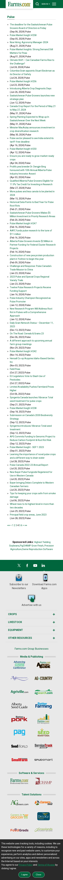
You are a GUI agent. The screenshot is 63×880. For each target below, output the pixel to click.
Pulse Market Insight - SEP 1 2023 (27, 447)
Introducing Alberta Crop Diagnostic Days (30, 88)
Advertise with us (31, 605)
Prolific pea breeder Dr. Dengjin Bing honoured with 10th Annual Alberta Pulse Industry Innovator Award (31, 170)
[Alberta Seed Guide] (19, 706)
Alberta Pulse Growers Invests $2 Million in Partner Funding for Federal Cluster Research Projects (33, 245)
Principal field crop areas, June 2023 (28, 514)
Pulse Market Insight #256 (23, 81)
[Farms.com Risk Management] (43, 719)
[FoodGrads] (19, 830)
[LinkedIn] (43, 566)
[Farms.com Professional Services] (19, 781)
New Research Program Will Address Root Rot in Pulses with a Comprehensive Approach (31, 312)
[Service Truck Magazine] (43, 746)
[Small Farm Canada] (19, 760)
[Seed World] (19, 746)
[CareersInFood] (43, 803)
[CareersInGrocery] (19, 816)
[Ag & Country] (43, 679)
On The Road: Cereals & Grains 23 (27, 333)
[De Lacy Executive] (43, 816)
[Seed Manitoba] (43, 733)
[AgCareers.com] (19, 803)
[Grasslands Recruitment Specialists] (43, 830)
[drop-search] (37, 4)
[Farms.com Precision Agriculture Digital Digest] (19, 733)
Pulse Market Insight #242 (23, 351)
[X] (19, 566)
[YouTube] (35, 566)
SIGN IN (45, 4)
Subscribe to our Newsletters (19, 586)
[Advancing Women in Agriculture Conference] (19, 665)
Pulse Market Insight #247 (23, 223)
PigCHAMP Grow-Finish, (32, 545)
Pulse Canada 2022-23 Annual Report (29, 465)
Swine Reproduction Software (37, 549)
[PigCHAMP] (43, 781)
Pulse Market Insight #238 (23, 408)
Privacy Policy (26, 865)
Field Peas (15, 369)
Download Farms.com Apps (44, 586)
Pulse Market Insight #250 (23, 149)
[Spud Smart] (43, 760)
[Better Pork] (19, 719)
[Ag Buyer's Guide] (43, 665)
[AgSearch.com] (43, 692)
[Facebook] (27, 566)
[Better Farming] (43, 706)
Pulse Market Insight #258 (23, 35)
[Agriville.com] (19, 692)
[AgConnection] (19, 679)
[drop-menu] (54, 4)
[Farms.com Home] (19, 4)
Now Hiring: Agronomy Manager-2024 (29, 42)
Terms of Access (46, 865)
